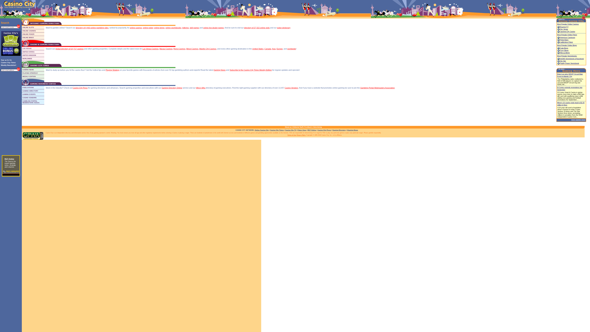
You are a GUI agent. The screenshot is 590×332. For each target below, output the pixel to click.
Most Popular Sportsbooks (567, 56)
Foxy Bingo (564, 50)
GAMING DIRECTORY (30, 91)
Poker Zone (302, 130)
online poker (148, 28)
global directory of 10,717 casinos (69, 49)
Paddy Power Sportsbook (569, 63)
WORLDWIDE (27, 58)
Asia (274, 49)
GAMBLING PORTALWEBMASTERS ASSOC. (31, 102)
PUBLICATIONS (28, 87)
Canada (267, 49)
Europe (280, 49)
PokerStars (564, 40)
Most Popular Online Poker (567, 35)
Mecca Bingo (565, 53)
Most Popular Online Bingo (567, 45)
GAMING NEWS (28, 70)
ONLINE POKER (28, 34)
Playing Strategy (112, 70)
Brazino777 (564, 27)
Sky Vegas (564, 29)
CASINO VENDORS (29, 98)
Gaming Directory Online (172, 88)
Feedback (308, 127)
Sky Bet (563, 61)
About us (288, 127)
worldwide (291, 49)
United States (258, 49)
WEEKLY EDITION (29, 76)
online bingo (159, 28)
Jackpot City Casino (567, 31)
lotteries (185, 28)
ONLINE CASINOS (29, 31)
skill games (194, 28)
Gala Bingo (564, 48)
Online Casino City (262, 130)
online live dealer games (213, 28)
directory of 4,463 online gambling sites (92, 28)
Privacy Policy (301, 135)
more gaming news (578, 120)
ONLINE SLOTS (28, 27)
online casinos (136, 28)
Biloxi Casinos (192, 49)
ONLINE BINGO (28, 37)
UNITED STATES (28, 52)
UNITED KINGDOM (29, 55)
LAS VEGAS (26, 48)
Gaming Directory (339, 130)
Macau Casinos (166, 49)
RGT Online (312, 130)
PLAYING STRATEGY (30, 73)
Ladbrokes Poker (566, 42)
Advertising (317, 127)
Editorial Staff (298, 127)
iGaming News (352, 130)
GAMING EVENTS (28, 94)
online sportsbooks (173, 28)
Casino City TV (290, 130)
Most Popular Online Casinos (568, 24)
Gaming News (220, 70)
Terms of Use (291, 135)
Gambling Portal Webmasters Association (377, 88)
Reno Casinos (179, 49)
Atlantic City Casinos (207, 49)
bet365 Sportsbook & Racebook (572, 59)
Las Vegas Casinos (150, 49)
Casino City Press (80, 88)
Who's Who (200, 88)
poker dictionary (283, 28)
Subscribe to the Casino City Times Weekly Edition (251, 70)
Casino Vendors (291, 88)
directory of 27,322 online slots (257, 28)
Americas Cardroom (567, 37)
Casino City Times (277, 130)
